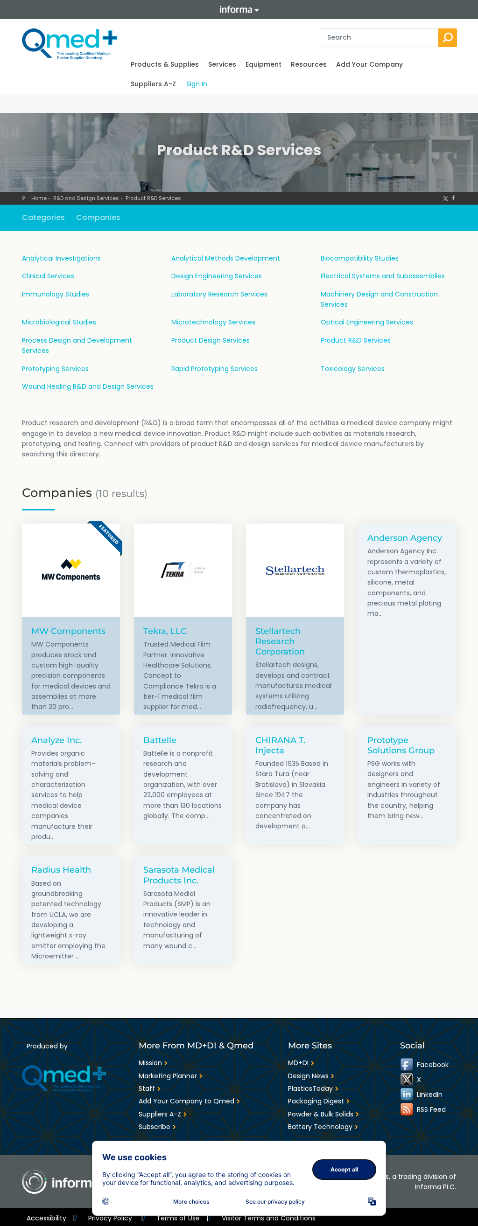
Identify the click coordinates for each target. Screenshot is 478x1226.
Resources (309, 64)
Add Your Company (369, 64)
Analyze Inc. (56, 740)
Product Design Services (210, 340)
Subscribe (154, 1126)
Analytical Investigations (61, 258)
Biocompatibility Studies (360, 258)
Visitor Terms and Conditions (269, 1218)
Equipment (263, 64)
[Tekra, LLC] (183, 570)
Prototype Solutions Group (401, 745)
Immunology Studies (55, 294)
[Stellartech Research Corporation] (295, 570)
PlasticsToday (310, 1088)
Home (39, 198)
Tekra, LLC (165, 631)
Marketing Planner (168, 1076)
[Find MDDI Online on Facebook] (407, 1064)
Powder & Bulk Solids (320, 1114)
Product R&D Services (153, 198)
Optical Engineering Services (367, 322)
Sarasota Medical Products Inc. (179, 874)
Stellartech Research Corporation (280, 641)
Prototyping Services (55, 368)
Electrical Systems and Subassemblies (383, 276)
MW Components (68, 631)
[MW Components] (71, 570)
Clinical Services (48, 276)
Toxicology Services (353, 368)
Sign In (196, 84)
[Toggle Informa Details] (239, 9)
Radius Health (61, 869)
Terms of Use (182, 1218)
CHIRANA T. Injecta (280, 745)
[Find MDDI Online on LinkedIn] (407, 1094)
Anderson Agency (404, 537)
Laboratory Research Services (219, 294)
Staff (147, 1088)
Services (222, 64)
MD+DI (298, 1063)
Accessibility (51, 1218)
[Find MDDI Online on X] (407, 1079)
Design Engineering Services (216, 276)
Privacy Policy (115, 1218)
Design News (308, 1076)
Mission (150, 1063)
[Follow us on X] (445, 198)
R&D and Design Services (86, 198)
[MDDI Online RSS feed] (407, 1109)
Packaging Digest (316, 1101)
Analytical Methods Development (225, 258)
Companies (98, 217)
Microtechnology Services (213, 322)
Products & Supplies (165, 64)
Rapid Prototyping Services (214, 368)
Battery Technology (320, 1126)
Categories (43, 217)
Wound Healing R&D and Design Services (88, 386)
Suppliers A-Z (153, 84)
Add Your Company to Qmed (186, 1101)
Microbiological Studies (59, 322)
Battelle (159, 740)
